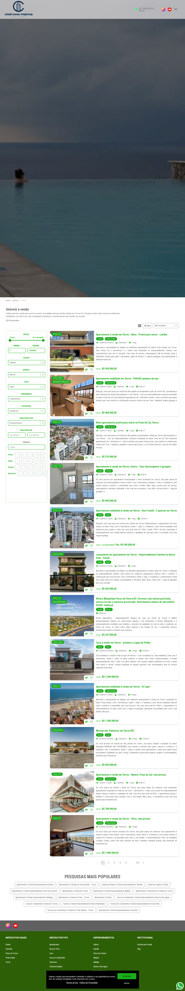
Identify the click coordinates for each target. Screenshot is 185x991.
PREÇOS (26, 334)
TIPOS (26, 382)
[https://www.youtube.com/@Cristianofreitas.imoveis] (170, 9)
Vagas (10, 461)
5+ (43, 454)
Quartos (11, 467)
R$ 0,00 (12, 337)
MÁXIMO (36, 346)
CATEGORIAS (26, 406)
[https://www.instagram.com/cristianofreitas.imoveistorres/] (163, 9)
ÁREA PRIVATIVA (26, 430)
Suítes (10, 455)
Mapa (149, 326)
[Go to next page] (143, 862)
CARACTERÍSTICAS (26, 418)
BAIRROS (26, 370)
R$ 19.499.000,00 (38, 337)
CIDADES (26, 358)
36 (137, 862)
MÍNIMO (17, 346)
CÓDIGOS (26, 442)
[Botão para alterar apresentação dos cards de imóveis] (139, 326)
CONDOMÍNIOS (26, 394)
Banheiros (12, 473)
